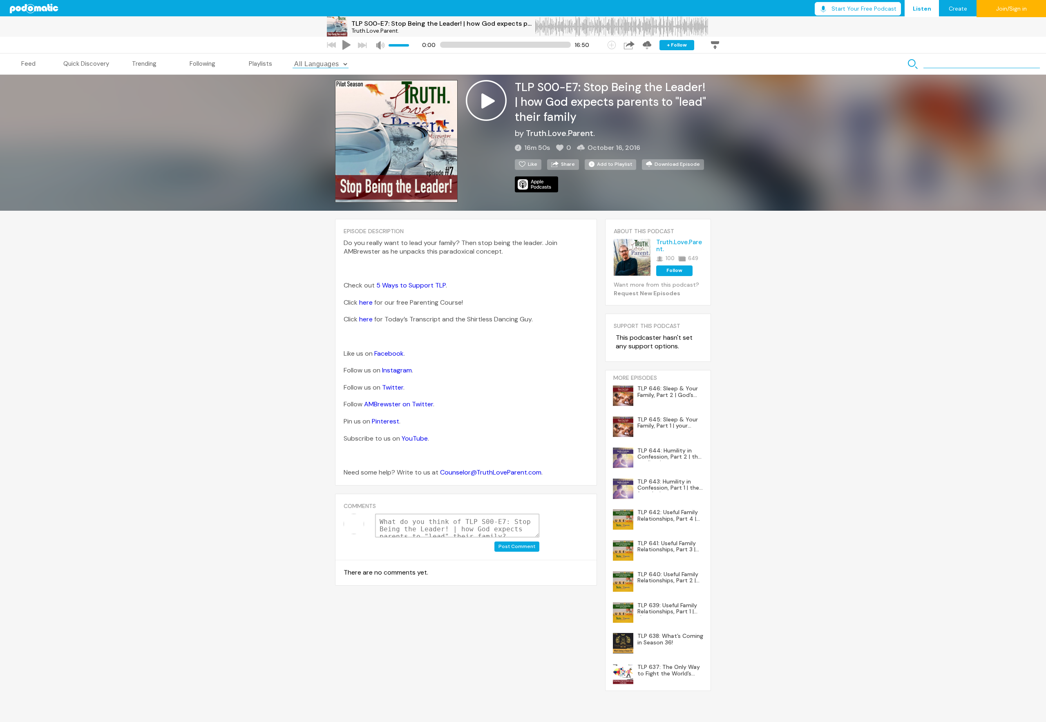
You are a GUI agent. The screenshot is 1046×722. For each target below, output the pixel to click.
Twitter (392, 387)
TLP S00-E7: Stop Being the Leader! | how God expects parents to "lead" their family (442, 23)
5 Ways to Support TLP (411, 285)
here (366, 302)
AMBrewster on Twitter (398, 404)
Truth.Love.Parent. (375, 30)
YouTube (415, 438)
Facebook (389, 353)
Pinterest (385, 421)
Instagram (397, 370)
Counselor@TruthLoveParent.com (490, 472)
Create (958, 8)
